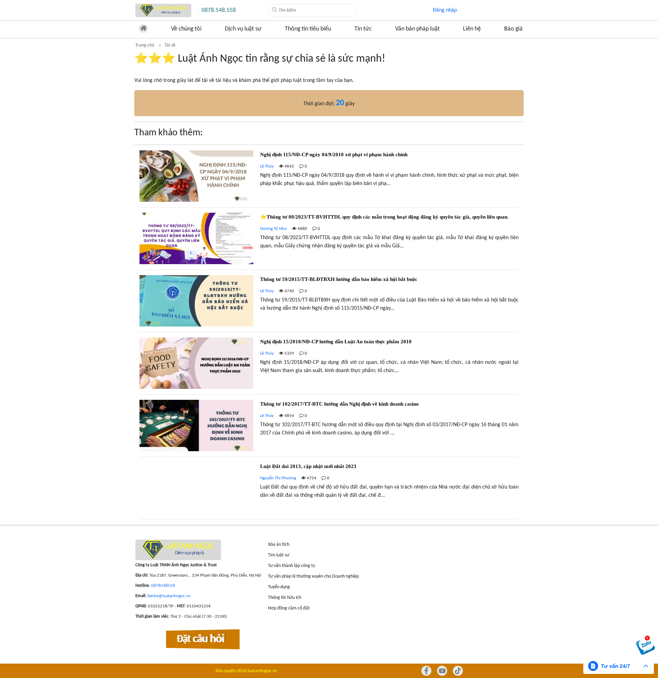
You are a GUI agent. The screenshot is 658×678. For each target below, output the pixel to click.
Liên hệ (472, 29)
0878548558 (163, 585)
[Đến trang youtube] (442, 671)
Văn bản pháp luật (417, 29)
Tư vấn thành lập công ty (291, 565)
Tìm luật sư (278, 555)
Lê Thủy (267, 166)
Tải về (169, 45)
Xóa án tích (278, 544)
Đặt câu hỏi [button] (201, 639)
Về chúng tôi (186, 29)
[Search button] (274, 10)
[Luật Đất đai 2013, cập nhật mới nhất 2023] (329, 490)
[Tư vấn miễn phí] (618, 666)
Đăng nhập (445, 10)
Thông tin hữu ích (284, 597)
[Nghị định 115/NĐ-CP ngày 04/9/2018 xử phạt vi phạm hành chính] (329, 178)
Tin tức (363, 29)
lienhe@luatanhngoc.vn (169, 596)
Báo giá (513, 29)
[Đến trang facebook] (426, 671)
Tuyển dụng (279, 587)
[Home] (163, 10)
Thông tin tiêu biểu (308, 29)
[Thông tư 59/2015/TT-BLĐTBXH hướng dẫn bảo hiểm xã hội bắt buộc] (329, 303)
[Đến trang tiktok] (458, 671)
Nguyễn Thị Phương (278, 478)
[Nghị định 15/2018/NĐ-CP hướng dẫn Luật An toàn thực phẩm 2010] (329, 365)
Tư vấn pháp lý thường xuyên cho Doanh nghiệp (313, 576)
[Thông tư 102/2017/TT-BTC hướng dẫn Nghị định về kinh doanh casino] (329, 428)
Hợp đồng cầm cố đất (289, 608)
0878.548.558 (219, 10)
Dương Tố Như (273, 228)
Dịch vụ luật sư (243, 29)
